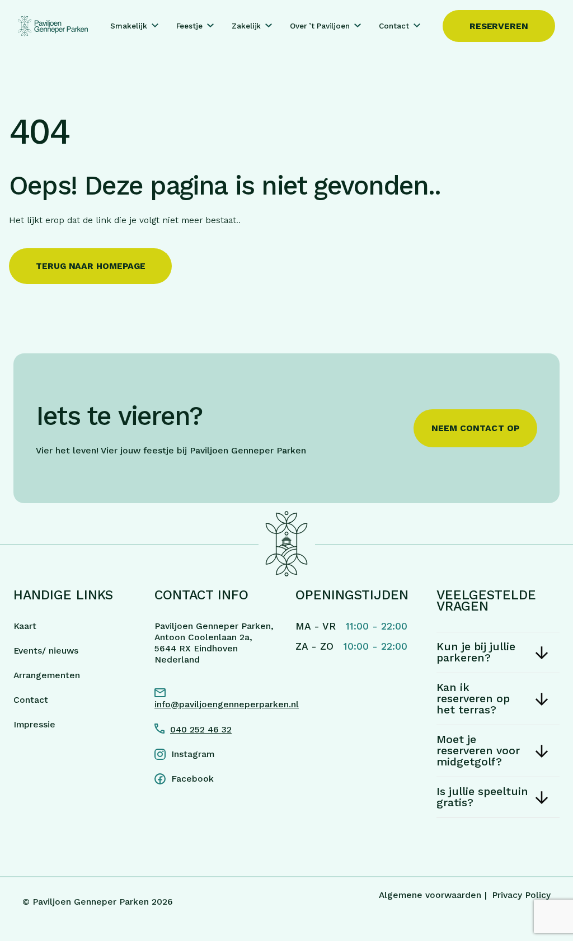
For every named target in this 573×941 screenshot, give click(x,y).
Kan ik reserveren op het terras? (473, 698)
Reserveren (498, 26)
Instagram (192, 754)
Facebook (192, 778)
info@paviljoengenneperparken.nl (216, 704)
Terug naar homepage (90, 266)
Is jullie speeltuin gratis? (482, 797)
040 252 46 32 (201, 729)
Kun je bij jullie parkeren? (475, 652)
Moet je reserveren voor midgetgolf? (478, 750)
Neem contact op (475, 428)
